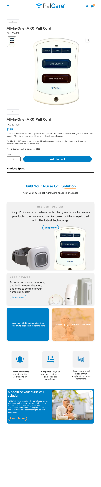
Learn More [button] (17, 418)
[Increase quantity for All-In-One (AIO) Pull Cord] (17, 159)
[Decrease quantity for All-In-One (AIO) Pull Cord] (9, 159)
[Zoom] (88, 40)
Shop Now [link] (51, 227)
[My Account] (87, 6)
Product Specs (16, 168)
